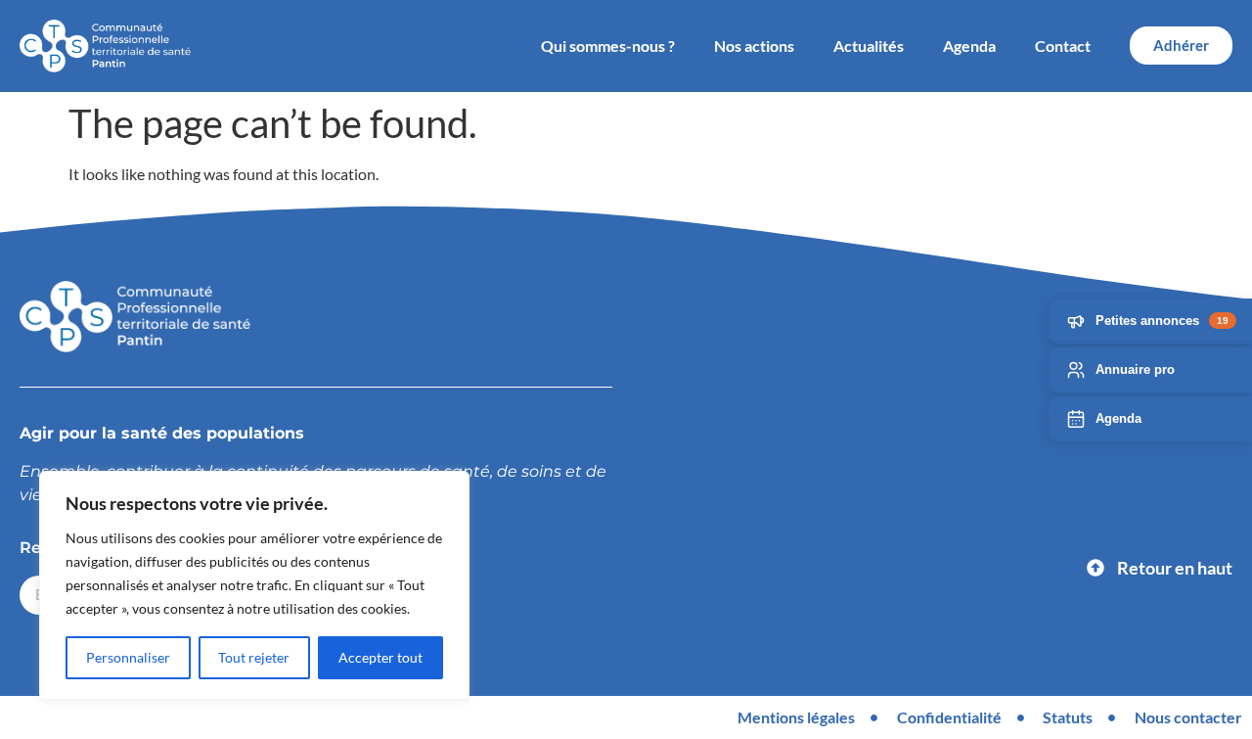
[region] (254, 585)
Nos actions (754, 45)
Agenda (969, 45)
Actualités (868, 45)
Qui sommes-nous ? (608, 45)
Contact (1063, 45)
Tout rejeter (254, 657)
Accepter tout (380, 657)
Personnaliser (128, 657)
